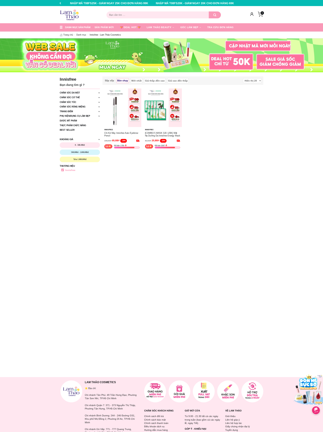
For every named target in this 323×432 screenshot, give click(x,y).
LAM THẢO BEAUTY (159, 27)
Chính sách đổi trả (154, 416)
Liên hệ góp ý (232, 419)
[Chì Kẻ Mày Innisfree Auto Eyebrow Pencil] (122, 107)
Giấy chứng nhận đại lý (237, 426)
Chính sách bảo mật (155, 419)
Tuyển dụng (231, 430)
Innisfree (70, 170)
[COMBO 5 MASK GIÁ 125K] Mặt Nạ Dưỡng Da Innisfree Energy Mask (162, 134)
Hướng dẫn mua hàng (156, 430)
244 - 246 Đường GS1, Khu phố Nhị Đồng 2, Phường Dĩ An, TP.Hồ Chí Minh (110, 419)
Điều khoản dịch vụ (154, 426)
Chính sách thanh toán (156, 423)
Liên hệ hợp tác (233, 423)
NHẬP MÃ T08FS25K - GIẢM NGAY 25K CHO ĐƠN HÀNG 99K (84, 3)
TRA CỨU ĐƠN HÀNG (220, 27)
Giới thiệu (230, 416)
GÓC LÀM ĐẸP (189, 27)
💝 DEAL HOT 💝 (130, 27)
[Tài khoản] (252, 14)
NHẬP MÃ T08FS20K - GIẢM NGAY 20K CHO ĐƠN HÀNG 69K (170, 3)
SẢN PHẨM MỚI (104, 27)
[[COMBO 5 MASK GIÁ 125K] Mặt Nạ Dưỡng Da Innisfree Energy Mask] (162, 107)
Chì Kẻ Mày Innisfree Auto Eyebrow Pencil (121, 134)
